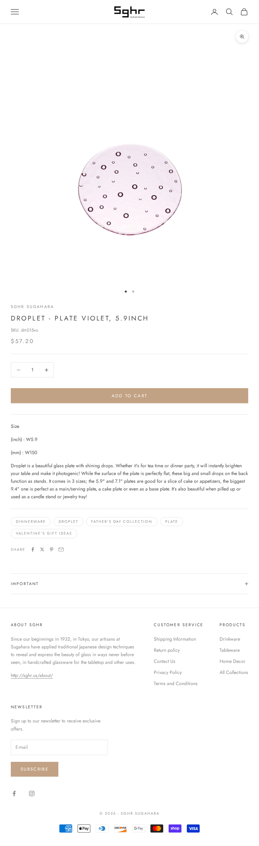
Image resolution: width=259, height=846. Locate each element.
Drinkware (230, 639)
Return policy (167, 650)
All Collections (234, 672)
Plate (171, 521)
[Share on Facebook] (32, 549)
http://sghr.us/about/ (32, 675)
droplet (68, 521)
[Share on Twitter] (42, 549)
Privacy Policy (168, 672)
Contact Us (164, 661)
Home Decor (233, 661)
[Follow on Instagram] (31, 793)
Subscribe (35, 769)
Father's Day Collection (122, 521)
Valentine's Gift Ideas (44, 533)
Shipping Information (175, 639)
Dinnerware (31, 521)
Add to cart (130, 396)
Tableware (230, 650)
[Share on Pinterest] (51, 549)
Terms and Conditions (176, 683)
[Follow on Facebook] (14, 793)
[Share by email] (61, 549)
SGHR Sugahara (32, 307)
